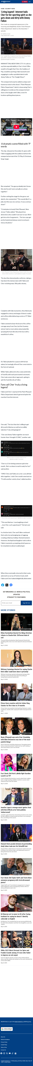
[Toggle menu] (30, 2)
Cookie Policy (4, 1044)
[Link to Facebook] (1, 1053)
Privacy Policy (4, 1042)
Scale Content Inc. (19, 1021)
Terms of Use (4, 1047)
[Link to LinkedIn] (15, 1053)
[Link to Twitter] (7, 1053)
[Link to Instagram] (4, 1053)
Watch (25, 1)
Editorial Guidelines (5, 1039)
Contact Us (3, 1050)
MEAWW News (4, 1021)
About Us (3, 1037)
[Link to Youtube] (10, 1053)
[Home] (5, 1)
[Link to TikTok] (12, 1053)
